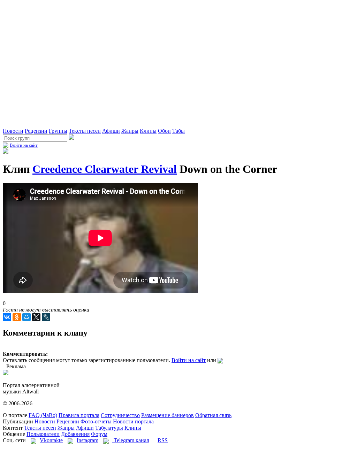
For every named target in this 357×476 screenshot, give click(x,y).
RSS (163, 440)
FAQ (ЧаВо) (43, 415)
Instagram (87, 440)
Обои (164, 131)
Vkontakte (51, 440)
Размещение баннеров (167, 415)
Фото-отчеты (96, 421)
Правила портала (79, 415)
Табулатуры (109, 428)
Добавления (75, 434)
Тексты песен (85, 131)
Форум (99, 434)
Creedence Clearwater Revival (104, 169)
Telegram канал (130, 440)
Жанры (129, 131)
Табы (178, 131)
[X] (36, 317)
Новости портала (133, 421)
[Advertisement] (84, 116)
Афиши (111, 131)
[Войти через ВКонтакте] (220, 360)
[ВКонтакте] (7, 317)
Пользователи (43, 434)
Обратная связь (213, 415)
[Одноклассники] (17, 317)
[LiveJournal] (46, 317)
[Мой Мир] (26, 317)
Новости (13, 131)
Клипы (148, 131)
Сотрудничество (120, 415)
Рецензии (36, 131)
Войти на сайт (24, 145)
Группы (58, 131)
